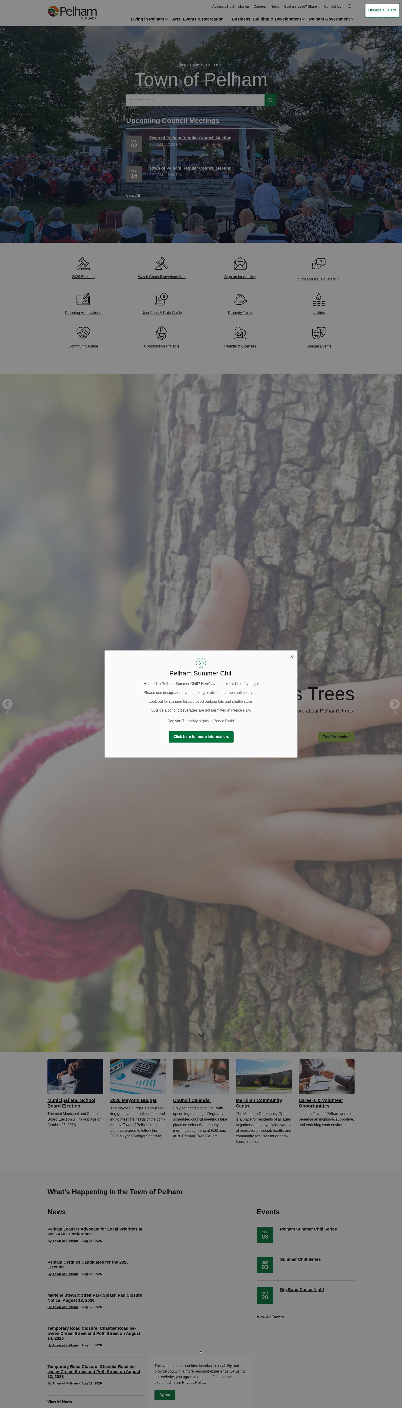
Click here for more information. (201, 737)
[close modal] (291, 656)
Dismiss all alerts (382, 10)
